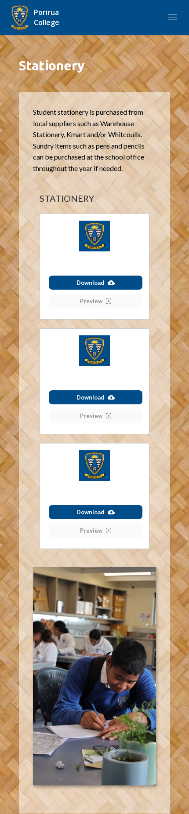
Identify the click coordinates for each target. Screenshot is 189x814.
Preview (91, 301)
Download (90, 282)
